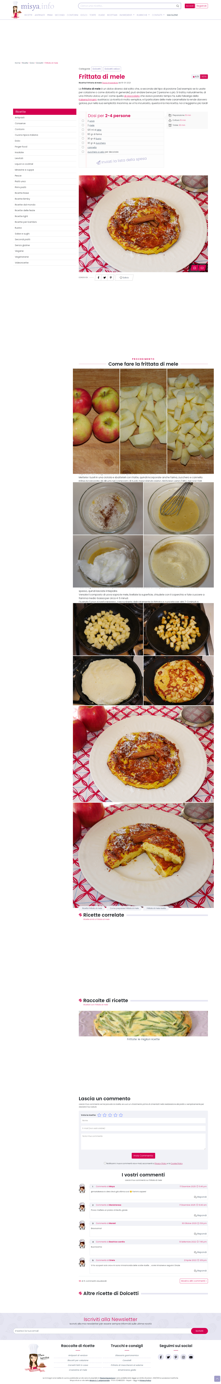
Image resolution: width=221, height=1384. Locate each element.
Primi (49, 15)
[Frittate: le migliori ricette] (143, 1023)
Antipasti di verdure (77, 1355)
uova (91, 121)
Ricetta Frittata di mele (92, 908)
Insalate (19, 152)
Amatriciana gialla (127, 1370)
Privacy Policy (161, 1163)
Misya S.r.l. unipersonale (100, 1380)
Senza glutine (22, 245)
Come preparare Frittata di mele (124, 908)
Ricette (28, 15)
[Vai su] (217, 1379)
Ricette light (21, 216)
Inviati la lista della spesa (123, 160)
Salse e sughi (22, 233)
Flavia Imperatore (110, 83)
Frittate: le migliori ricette (143, 1039)
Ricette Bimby (22, 198)
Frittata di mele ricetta (156, 908)
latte (99, 130)
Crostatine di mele (78, 1370)
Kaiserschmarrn (88, 99)
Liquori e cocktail (24, 164)
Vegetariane (22, 256)
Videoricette (22, 262)
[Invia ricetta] (202, 268)
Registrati (202, 6)
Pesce (18, 175)
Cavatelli (127, 1360)
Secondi (59, 15)
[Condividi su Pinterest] (111, 277)
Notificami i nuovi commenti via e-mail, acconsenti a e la (144, 1163)
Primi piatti (20, 187)
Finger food (21, 146)
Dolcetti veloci (112, 69)
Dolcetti (39, 63)
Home (17, 63)
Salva (125, 277)
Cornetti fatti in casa (78, 1365)
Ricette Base (22, 193)
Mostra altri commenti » (194, 1281)
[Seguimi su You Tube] (191, 1357)
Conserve (20, 123)
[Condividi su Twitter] (105, 277)
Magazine (172, 15)
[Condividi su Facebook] (98, 277)
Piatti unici (20, 181)
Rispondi (202, 1197)
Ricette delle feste (25, 210)
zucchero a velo (95, 152)
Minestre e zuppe (24, 169)
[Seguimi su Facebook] (161, 1357)
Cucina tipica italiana (26, 135)
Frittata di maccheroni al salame (127, 1365)
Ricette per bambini (26, 222)
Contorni (72, 15)
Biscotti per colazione (78, 1360)
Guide (101, 15)
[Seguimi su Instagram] (183, 1357)
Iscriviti (199, 1330)
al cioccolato (132, 96)
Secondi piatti (22, 239)
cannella (92, 147)
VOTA (204, 77)
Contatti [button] (157, 15)
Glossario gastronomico (126, 1355)
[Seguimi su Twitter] (168, 1357)
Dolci (84, 15)
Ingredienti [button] (126, 15)
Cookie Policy (177, 1163)
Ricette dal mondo (25, 204)
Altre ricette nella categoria (143, 1303)
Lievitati (19, 158)
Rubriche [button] (142, 15)
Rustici (18, 227)
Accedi (189, 6)
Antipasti (40, 15)
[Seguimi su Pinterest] (176, 1357)
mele (91, 125)
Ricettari (112, 15)
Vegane (19, 251)
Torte (93, 15)
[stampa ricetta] (195, 268)
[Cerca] (178, 6)
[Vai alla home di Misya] (32, 10)
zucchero (101, 143)
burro (98, 138)
